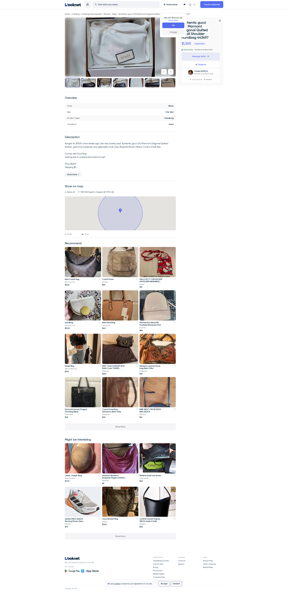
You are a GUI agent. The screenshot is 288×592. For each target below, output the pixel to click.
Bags (114, 14)
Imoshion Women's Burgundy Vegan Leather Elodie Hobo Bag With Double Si (113, 479)
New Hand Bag (108, 322)
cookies (117, 584)
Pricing (155, 567)
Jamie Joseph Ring (73, 475)
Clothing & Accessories (91, 14)
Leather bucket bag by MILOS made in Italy (150, 520)
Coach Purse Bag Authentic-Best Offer (111, 410)
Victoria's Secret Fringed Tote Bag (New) (76, 410)
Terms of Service (209, 564)
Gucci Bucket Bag (110, 519)
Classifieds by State (161, 561)
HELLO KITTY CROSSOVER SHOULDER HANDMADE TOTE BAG (151, 281)
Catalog (75, 14)
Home (67, 14)
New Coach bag (72, 279)
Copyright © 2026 (71, 588)
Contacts (181, 561)
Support (181, 564)
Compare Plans (159, 577)
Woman (107, 14)
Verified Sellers (159, 574)
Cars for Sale (158, 564)
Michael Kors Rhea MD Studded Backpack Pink (150, 323)
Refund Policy (208, 567)
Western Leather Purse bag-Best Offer (150, 367)
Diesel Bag (69, 366)
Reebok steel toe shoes (150, 475)
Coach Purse (108, 279)
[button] (170, 4)
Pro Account (158, 571)
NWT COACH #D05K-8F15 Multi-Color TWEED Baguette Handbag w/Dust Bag (113, 369)
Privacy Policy (208, 561)
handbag (69, 322)
